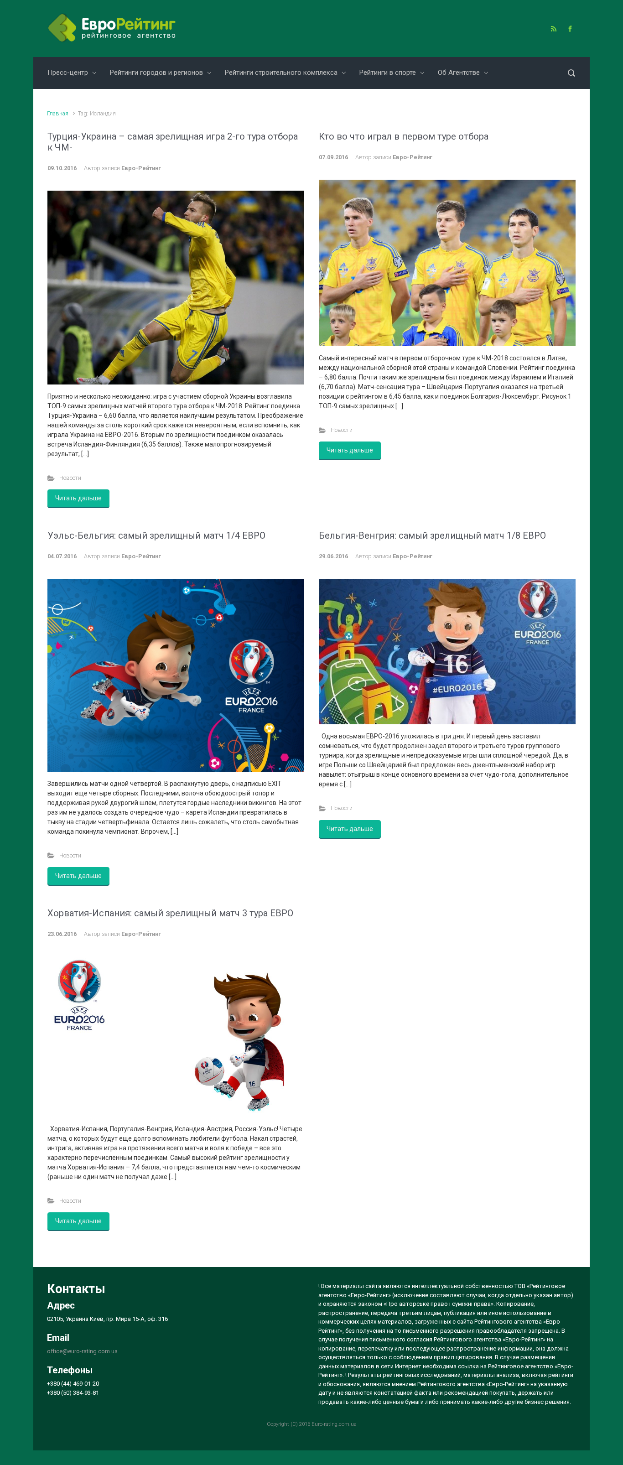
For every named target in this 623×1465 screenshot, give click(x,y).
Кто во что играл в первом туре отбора (403, 136)
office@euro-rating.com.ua (82, 1351)
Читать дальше (78, 498)
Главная (57, 113)
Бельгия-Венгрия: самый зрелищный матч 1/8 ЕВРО (432, 535)
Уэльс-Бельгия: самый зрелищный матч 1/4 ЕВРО (156, 535)
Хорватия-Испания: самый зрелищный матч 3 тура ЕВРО (170, 913)
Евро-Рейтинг (141, 168)
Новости (70, 477)
